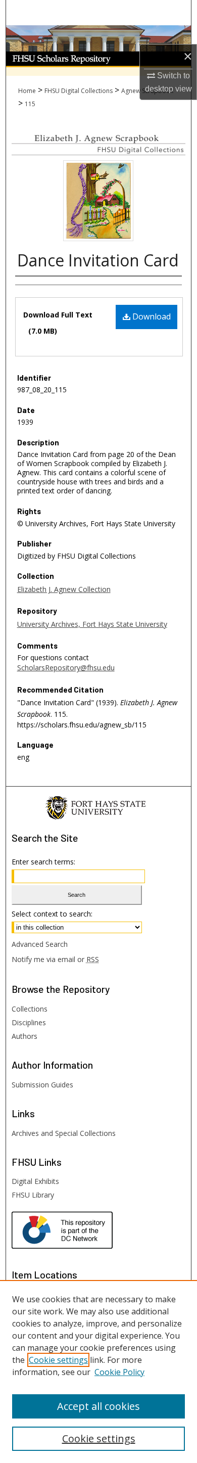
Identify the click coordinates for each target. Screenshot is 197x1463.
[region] (98, 1371)
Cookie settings (58, 1359)
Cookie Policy (119, 1372)
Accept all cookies (98, 1406)
